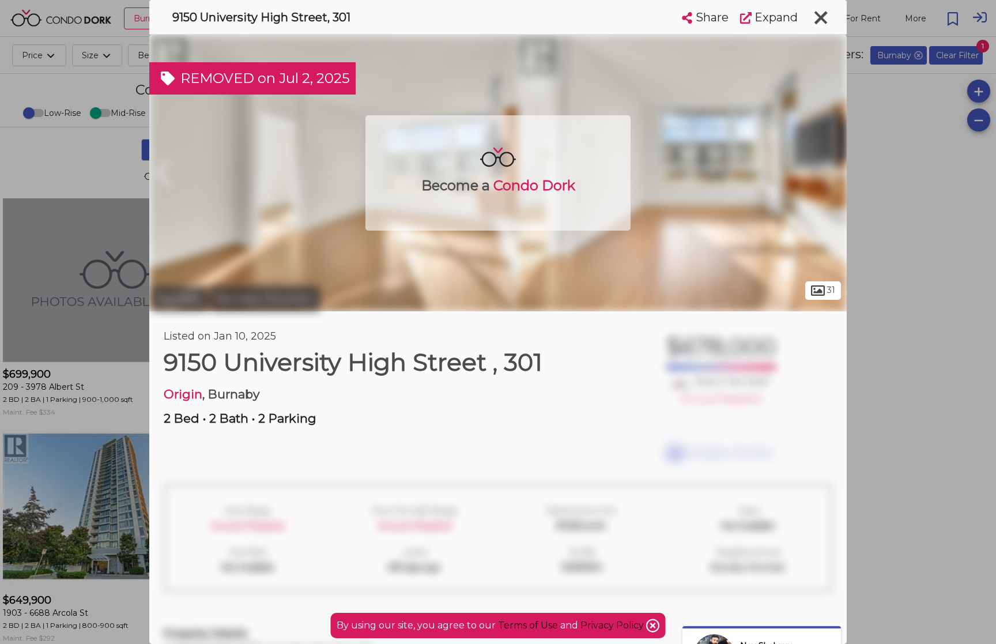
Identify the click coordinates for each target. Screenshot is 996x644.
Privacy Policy (613, 625)
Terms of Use (528, 625)
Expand (775, 17)
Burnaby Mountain (265, 298)
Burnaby (180, 298)
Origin (183, 394)
